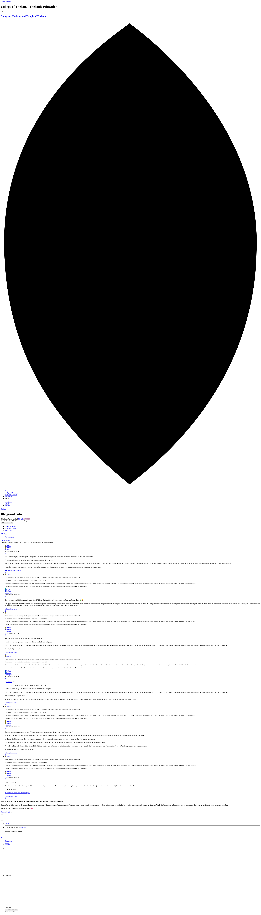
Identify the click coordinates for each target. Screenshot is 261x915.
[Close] (11, 812)
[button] (3, 509)
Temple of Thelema (11, 495)
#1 (6, 553)
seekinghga (8, 593)
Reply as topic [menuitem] (9, 537)
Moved (20, 519)
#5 (6, 728)
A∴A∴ (7, 491)
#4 (6, 678)
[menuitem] (10, 526)
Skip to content (6, 2)
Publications (9, 496)
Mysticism (26, 519)
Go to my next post (11, 909)
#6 (6, 779)
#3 (6, 635)
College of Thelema (11, 493)
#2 (6, 596)
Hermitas (8, 549)
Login (8, 812)
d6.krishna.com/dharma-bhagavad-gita (17, 793)
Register (3, 812)
